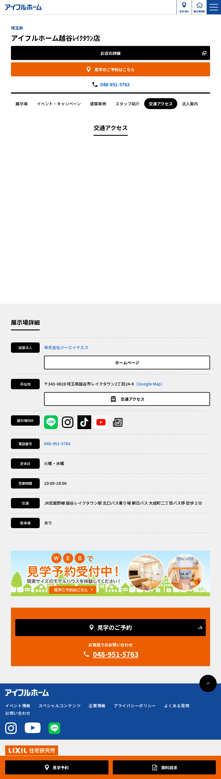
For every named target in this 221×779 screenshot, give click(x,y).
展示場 (22, 103)
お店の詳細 (110, 53)
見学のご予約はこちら (114, 69)
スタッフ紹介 (127, 103)
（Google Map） (149, 384)
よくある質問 (176, 705)
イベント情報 (18, 705)
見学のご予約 (114, 627)
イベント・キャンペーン (59, 103)
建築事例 (98, 103)
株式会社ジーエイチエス (66, 347)
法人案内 (190, 103)
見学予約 (61, 767)
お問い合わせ (18, 713)
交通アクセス (161, 103)
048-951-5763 (114, 84)
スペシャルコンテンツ (60, 705)
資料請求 (169, 767)
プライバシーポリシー (135, 705)
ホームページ (127, 362)
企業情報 (97, 705)
